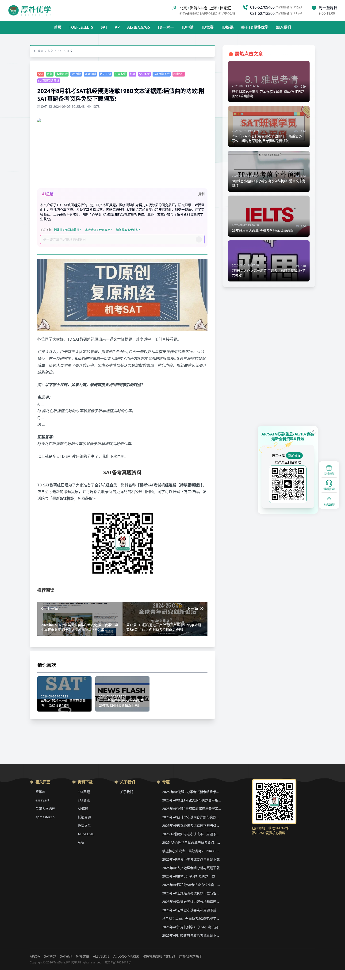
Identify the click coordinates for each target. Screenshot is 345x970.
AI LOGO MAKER (126, 956)
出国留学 (120, 74)
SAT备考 (144, 74)
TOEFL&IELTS (81, 27)
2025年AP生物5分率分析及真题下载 (188, 876)
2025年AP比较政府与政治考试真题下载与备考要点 (191, 935)
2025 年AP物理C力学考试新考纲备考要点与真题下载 (191, 791)
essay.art (42, 800)
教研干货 (105, 74)
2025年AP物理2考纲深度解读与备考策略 (191, 808)
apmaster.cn (45, 817)
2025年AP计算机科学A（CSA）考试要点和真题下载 (191, 927)
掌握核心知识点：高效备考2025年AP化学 (191, 851)
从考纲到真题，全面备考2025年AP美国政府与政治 (191, 918)
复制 (201, 194)
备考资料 (90, 74)
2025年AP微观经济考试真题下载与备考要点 (191, 825)
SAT (104, 27)
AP (117, 27)
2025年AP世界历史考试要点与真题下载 (191, 859)
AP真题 (83, 808)
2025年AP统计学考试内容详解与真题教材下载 (191, 817)
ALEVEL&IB (86, 834)
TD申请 (187, 27)
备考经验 (62, 74)
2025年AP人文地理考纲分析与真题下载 (191, 868)
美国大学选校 (45, 808)
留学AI (40, 791)
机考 (132, 74)
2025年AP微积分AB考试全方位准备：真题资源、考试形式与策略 (191, 884)
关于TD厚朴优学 (254, 27)
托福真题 (84, 817)
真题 (50, 74)
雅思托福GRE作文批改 (159, 956)
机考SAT (178, 74)
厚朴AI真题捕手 (190, 956)
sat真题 (76, 74)
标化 (50, 51)
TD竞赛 (207, 27)
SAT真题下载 (161, 74)
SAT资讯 (84, 800)
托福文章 (84, 825)
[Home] (29, 10)
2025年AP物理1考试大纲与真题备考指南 (191, 800)
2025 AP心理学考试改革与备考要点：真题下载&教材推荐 (191, 842)
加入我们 (283, 27)
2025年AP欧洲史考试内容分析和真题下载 (191, 901)
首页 (57, 27)
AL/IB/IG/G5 (138, 27)
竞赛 (81, 842)
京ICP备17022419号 (118, 962)
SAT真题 (84, 791)
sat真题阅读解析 (48, 81)
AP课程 (35, 956)
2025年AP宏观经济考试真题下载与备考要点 (191, 893)
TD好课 (227, 27)
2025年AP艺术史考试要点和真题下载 (189, 910)
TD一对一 (165, 27)
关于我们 (126, 791)
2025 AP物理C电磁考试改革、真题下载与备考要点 (191, 834)
